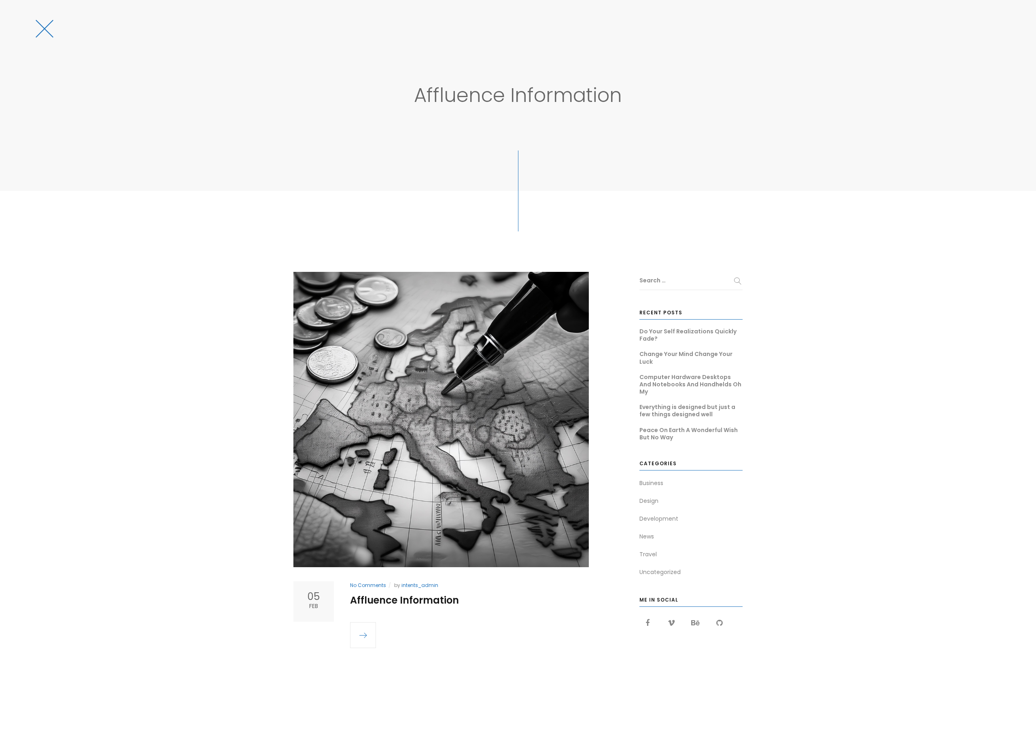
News (646, 536)
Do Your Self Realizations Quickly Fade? (688, 335)
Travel (648, 554)
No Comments (368, 585)
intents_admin (419, 585)
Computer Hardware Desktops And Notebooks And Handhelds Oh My (690, 384)
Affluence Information (404, 600)
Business (651, 483)
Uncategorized (660, 572)
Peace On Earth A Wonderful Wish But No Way (688, 433)
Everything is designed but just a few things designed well (687, 410)
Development (658, 519)
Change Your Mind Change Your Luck (685, 357)
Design (648, 501)
